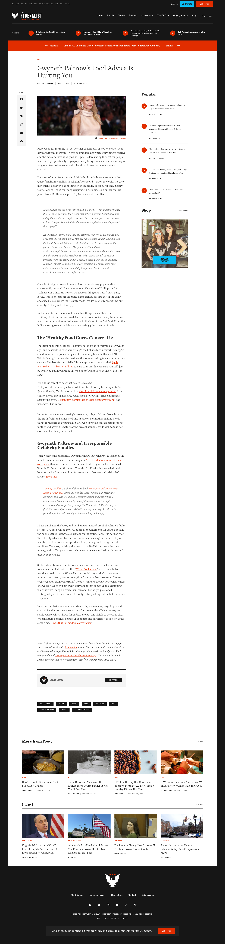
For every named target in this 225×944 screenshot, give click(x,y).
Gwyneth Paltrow (47, 710)
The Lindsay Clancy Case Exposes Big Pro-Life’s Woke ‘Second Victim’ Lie (135, 847)
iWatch (64, 710)
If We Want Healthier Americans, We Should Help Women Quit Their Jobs (182, 783)
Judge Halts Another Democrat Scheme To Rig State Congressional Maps (180, 849)
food (86, 704)
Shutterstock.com (118, 138)
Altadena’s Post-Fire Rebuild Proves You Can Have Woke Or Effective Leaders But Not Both (88, 849)
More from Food (37, 741)
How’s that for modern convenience (71, 623)
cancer (61, 704)
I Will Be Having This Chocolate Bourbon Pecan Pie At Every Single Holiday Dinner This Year (134, 785)
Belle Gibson (45, 704)
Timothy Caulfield (52, 488)
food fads (100, 704)
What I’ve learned (86, 569)
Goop (113, 704)
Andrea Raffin (104, 138)
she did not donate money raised (97, 391)
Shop (146, 210)
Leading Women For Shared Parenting (75, 655)
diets (74, 704)
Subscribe (204, 3)
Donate (188, 3)
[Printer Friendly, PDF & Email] (21, 141)
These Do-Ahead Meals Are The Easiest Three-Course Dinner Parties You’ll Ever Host (88, 785)
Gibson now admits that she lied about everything (86, 399)
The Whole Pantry (82, 710)
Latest (27, 804)
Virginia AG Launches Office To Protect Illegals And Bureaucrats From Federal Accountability (40, 849)
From (51, 476)
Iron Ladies (71, 647)
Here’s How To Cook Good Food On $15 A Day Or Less (42, 783)
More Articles (113, 680)
